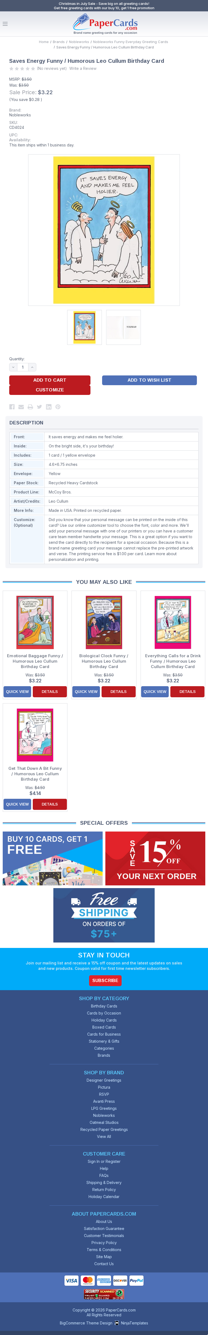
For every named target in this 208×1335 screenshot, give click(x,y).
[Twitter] (39, 407)
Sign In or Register (104, 1161)
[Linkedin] (48, 407)
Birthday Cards (104, 1006)
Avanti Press (104, 1101)
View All (104, 1136)
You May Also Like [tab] (104, 582)
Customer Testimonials (104, 1235)
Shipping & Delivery (104, 1182)
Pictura (104, 1087)
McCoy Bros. (60, 492)
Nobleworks (20, 115)
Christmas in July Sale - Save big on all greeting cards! (104, 3)
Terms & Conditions (104, 1249)
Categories (104, 1048)
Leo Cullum (58, 501)
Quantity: (17, 358)
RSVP (104, 1094)
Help (104, 1168)
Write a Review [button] (82, 68)
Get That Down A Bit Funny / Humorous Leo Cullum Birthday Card (35, 774)
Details (50, 691)
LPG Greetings (104, 1108)
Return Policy (104, 1189)
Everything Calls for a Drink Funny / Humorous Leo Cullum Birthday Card (173, 661)
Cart (202, 23)
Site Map (104, 1256)
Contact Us (104, 1263)
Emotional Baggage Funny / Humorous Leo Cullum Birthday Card (35, 661)
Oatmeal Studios (104, 1122)
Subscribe (105, 980)
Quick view (17, 691)
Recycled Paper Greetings (104, 1129)
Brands (104, 1055)
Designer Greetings (104, 1080)
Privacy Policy (104, 1242)
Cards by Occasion (104, 1013)
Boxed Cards (104, 1027)
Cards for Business (104, 1034)
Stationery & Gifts (104, 1041)
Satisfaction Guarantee (104, 1228)
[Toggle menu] (5, 23)
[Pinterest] (58, 407)
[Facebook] (12, 407)
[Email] (21, 407)
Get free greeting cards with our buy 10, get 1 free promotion (104, 8)
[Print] (30, 407)
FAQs (104, 1175)
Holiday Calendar (104, 1196)
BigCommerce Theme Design (86, 1323)
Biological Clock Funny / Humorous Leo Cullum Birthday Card (103, 661)
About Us (104, 1221)
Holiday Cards (104, 1020)
